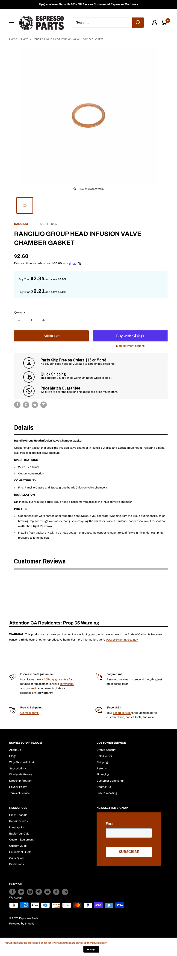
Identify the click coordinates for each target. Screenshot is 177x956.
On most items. (29, 712)
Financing (103, 774)
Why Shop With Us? (21, 762)
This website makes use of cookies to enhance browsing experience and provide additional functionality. (55, 943)
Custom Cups (18, 845)
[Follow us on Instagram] (30, 892)
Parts (24, 39)
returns (117, 679)
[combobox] (102, 22)
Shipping (102, 762)
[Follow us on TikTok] (56, 892)
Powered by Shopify (21, 923)
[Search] (138, 22)
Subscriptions (18, 768)
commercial (67, 683)
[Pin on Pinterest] (26, 404)
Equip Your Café (19, 833)
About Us (15, 749)
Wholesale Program (21, 774)
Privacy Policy (18, 786)
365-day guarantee (56, 679)
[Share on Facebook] (17, 404)
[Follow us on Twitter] (21, 892)
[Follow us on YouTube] (47, 892)
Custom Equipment (21, 839)
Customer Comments (110, 780)
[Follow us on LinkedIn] (65, 892)
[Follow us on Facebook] (12, 892)
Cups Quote (16, 858)
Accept (91, 949)
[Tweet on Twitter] (35, 404)
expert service (122, 712)
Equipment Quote (20, 852)
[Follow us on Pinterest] (38, 892)
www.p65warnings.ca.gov (122, 639)
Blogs (12, 756)
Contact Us (104, 786)
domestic (31, 688)
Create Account (106, 749)
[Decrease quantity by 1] (19, 320)
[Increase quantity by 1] (43, 320)
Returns (102, 768)
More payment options (130, 345)
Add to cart (51, 336)
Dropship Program (20, 780)
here (114, 391)
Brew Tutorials (18, 815)
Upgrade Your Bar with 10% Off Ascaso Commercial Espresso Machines (88, 4)
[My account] (154, 22)
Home (13, 39)
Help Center (104, 756)
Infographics (17, 827)
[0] (164, 22)
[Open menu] (11, 22)
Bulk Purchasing (107, 793)
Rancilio (21, 223)
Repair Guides (18, 821)
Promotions (16, 864)
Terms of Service (19, 793)
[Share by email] (43, 404)
